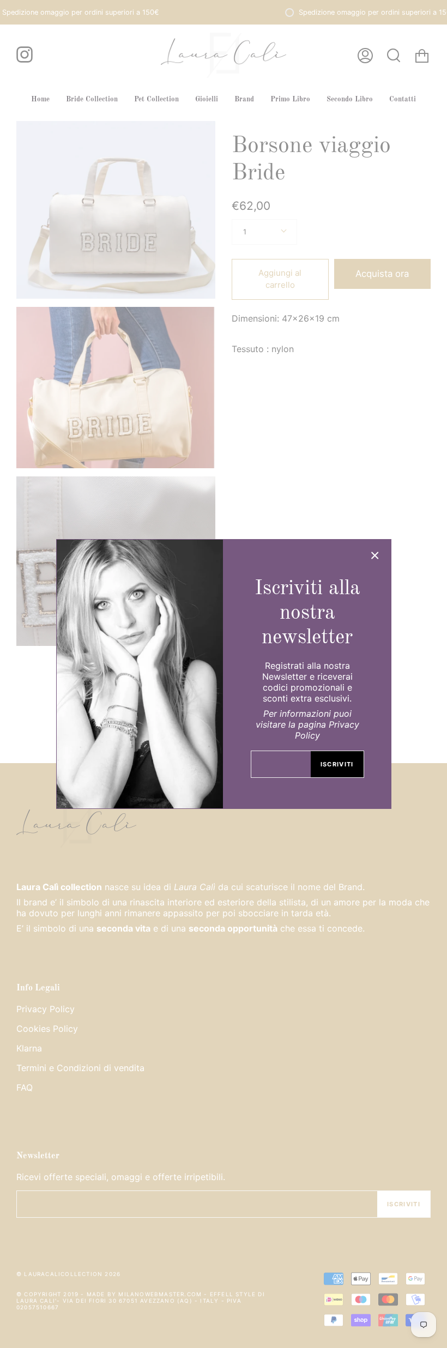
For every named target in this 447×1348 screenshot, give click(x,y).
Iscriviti (337, 764)
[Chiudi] (375, 555)
